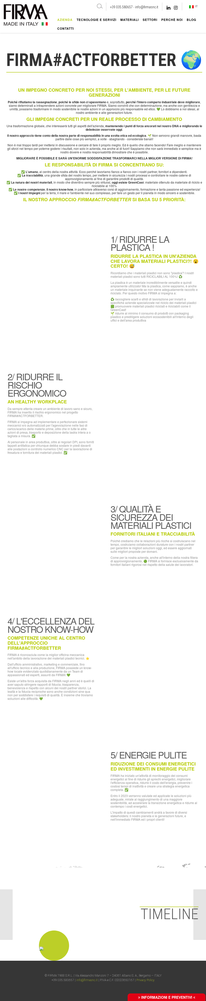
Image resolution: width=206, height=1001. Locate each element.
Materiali (129, 19)
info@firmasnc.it (146, 7)
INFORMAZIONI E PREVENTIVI (166, 997)
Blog (191, 19)
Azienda (65, 19)
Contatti (65, 28)
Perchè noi (172, 19)
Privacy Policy (145, 980)
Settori (150, 19)
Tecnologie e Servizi (96, 19)
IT (196, 6)
